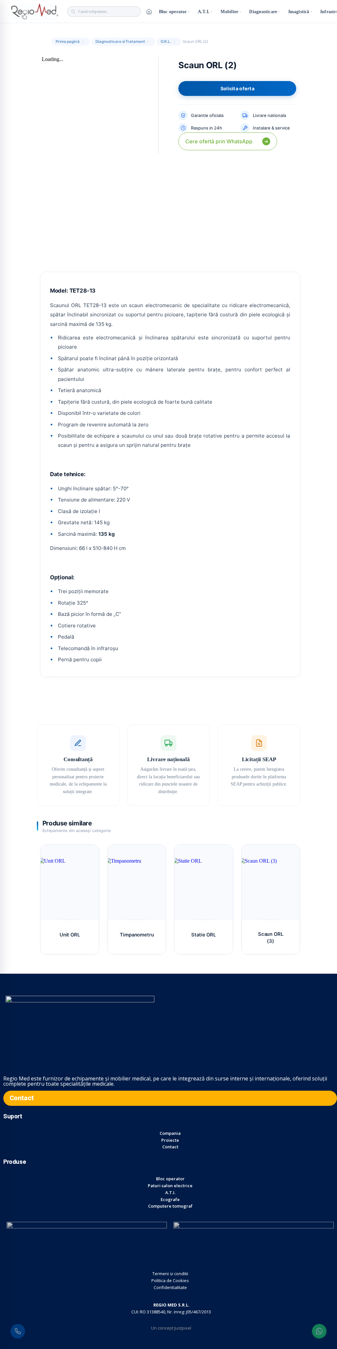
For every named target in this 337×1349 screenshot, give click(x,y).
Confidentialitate (170, 1287)
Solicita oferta (237, 88)
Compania (170, 1133)
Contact (170, 1147)
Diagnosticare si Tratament (120, 41)
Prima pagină (68, 41)
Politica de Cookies (170, 1280)
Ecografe (170, 1199)
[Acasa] (149, 11)
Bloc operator (174, 11)
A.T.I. (205, 11)
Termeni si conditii (170, 1274)
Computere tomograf (170, 1206)
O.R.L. (166, 41)
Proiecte (170, 1140)
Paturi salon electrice (170, 1186)
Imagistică (300, 11)
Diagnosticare (264, 11)
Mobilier (230, 11)
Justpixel (182, 1328)
